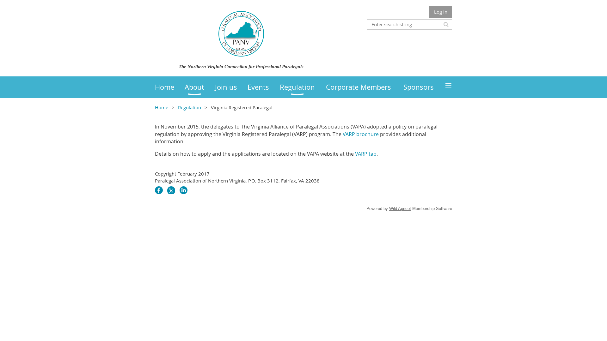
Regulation (189, 107)
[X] (171, 190)
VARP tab (366, 153)
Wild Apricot (400, 208)
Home (161, 107)
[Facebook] (159, 190)
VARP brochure (361, 134)
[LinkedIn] (183, 190)
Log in (440, 12)
